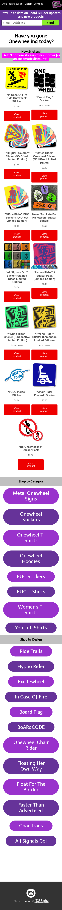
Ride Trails (31, 651)
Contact (38, 3)
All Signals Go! (31, 841)
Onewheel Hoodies (31, 558)
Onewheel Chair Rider (31, 745)
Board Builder (15, 3)
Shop (4, 3)
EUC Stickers (31, 576)
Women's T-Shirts (31, 609)
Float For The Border (31, 787)
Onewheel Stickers (31, 517)
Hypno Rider (31, 666)
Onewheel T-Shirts (31, 537)
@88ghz (42, 901)
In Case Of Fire (31, 697)
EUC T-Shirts (31, 592)
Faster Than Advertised (31, 807)
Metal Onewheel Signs (31, 496)
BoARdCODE (31, 727)
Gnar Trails (31, 826)
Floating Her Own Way (31, 766)
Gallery (28, 3)
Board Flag (31, 712)
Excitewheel (31, 681)
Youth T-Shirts (31, 628)
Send (50, 23)
